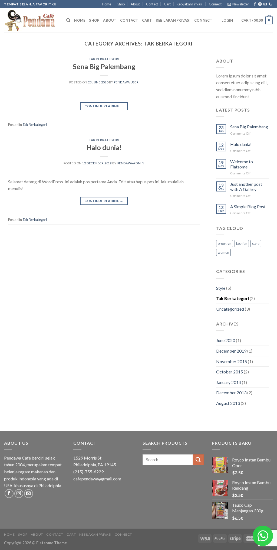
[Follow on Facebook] (254, 4)
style (255, 243)
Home (106, 4)
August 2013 (228, 403)
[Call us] (270, 4)
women (223, 252)
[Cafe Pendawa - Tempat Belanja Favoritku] (31, 20)
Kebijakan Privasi (190, 4)
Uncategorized (230, 308)
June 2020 (225, 340)
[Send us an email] (265, 4)
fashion (241, 243)
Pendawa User (126, 82)
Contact (152, 4)
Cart (167, 4)
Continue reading (103, 106)
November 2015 (231, 361)
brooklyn (224, 243)
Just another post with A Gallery (246, 186)
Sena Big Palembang (104, 66)
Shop (121, 4)
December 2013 (231, 392)
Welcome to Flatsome (241, 164)
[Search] (68, 20)
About (135, 4)
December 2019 (231, 350)
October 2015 (229, 371)
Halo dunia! (104, 147)
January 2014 (228, 382)
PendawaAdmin (130, 163)
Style (220, 288)
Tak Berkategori (104, 59)
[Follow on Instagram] (260, 4)
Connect (215, 4)
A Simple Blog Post (248, 206)
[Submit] (198, 459)
